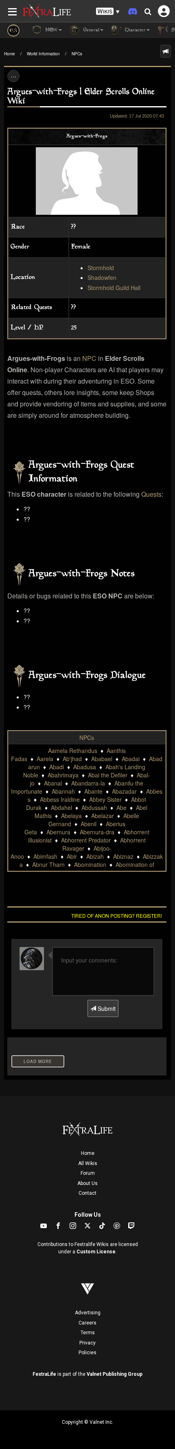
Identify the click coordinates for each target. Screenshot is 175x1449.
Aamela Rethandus (72, 750)
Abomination (90, 864)
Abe (121, 807)
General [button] (90, 30)
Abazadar (124, 791)
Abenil (88, 824)
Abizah (95, 856)
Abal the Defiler (107, 775)
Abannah (63, 791)
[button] (107, 11)
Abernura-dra (97, 832)
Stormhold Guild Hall (114, 288)
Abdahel (61, 807)
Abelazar (102, 816)
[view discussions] (165, 51)
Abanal (53, 783)
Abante (93, 791)
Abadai (131, 759)
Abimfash (45, 856)
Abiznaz (123, 856)
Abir (72, 856)
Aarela (45, 759)
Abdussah (94, 807)
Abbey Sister (105, 799)
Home (9, 54)
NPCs (77, 54)
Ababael (101, 759)
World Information (43, 54)
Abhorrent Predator (86, 840)
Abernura (58, 832)
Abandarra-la (88, 783)
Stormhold (101, 268)
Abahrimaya (63, 775)
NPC (89, 358)
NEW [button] (51, 30)
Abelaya (71, 816)
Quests (151, 494)
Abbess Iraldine (60, 799)
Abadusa (84, 767)
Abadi (56, 767)
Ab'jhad (72, 759)
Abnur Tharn (48, 864)
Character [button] (134, 30)
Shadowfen (102, 277)
